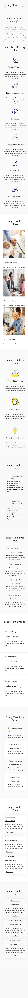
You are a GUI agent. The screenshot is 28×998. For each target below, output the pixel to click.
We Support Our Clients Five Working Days (16, 503)
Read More (9, 832)
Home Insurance (11, 840)
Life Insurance (10, 821)
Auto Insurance (10, 860)
